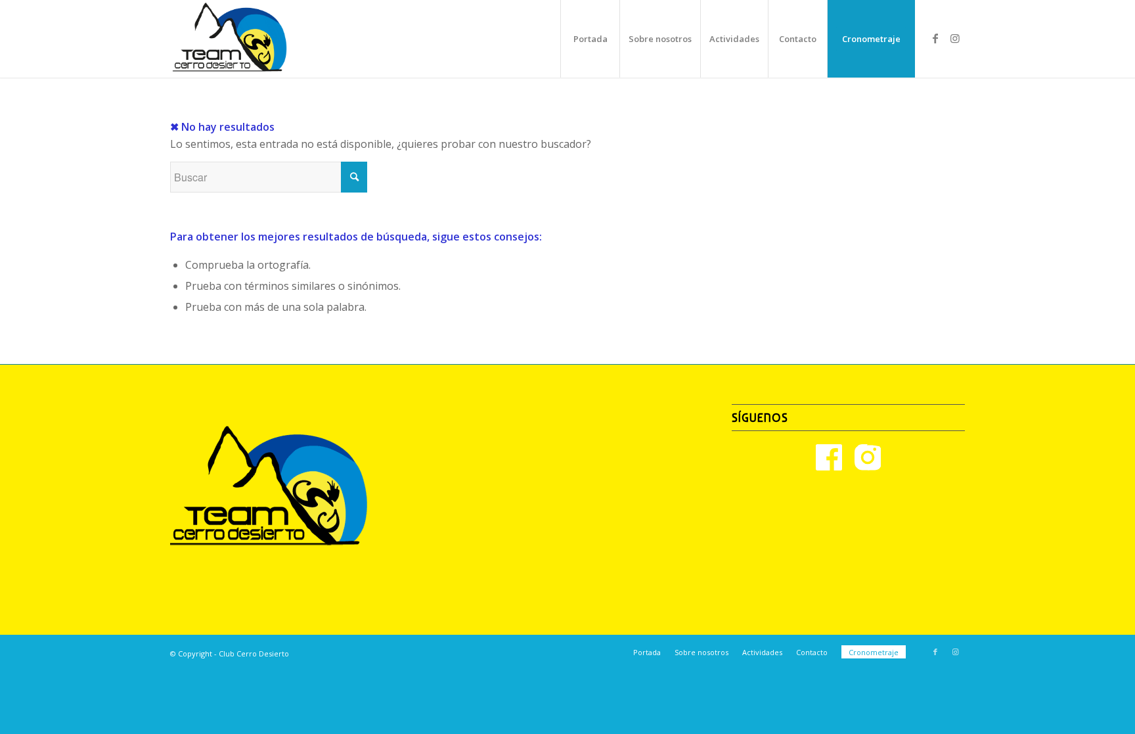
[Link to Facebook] (935, 38)
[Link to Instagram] (955, 38)
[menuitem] (589, 39)
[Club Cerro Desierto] (230, 39)
